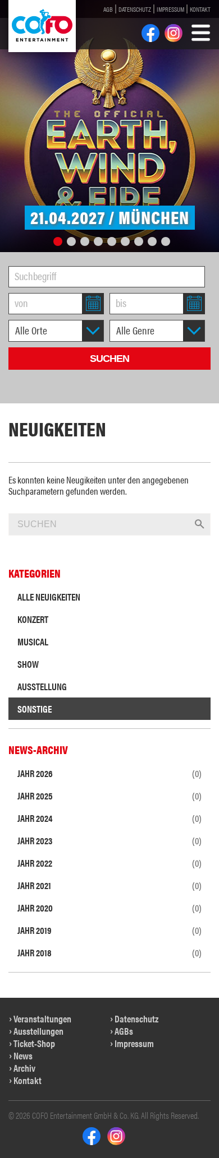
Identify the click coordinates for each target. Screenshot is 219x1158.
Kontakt (200, 9)
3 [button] (84, 241)
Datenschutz (134, 9)
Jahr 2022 (109, 862)
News (23, 1055)
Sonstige (34, 708)
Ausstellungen (38, 1031)
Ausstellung (42, 686)
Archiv (24, 1068)
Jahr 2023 (109, 840)
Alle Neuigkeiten (48, 596)
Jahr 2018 (109, 952)
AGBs (124, 1031)
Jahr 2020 (109, 907)
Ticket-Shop (34, 1043)
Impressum (170, 9)
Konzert (32, 619)
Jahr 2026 (109, 773)
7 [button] (138, 241)
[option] (109, 126)
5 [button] (111, 241)
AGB (108, 9)
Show (28, 664)
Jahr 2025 (109, 795)
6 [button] (125, 241)
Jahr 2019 (109, 930)
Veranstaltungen (42, 1018)
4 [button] (98, 241)
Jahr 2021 (109, 885)
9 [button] (165, 241)
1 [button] (57, 241)
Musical (32, 641)
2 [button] (71, 241)
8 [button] (152, 241)
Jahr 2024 (109, 818)
